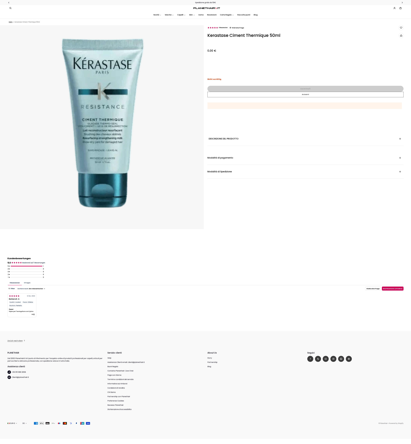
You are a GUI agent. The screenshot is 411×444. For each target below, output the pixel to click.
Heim (10, 22)
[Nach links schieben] (8, 2)
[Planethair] (207, 8)
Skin (191, 15)
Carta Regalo (226, 15)
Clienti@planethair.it (20, 377)
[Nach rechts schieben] (402, 2)
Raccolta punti (243, 15)
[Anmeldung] (395, 8)
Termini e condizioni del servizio (120, 379)
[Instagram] (333, 359)
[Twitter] (318, 359)
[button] (10, 8)
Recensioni (212, 15)
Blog (256, 15)
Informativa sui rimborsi (117, 383)
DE (23, 423)
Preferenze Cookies (115, 401)
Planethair (384, 423)
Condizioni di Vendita (116, 388)
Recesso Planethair (115, 405)
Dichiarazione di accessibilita (119, 409)
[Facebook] (310, 359)
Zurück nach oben (15, 340)
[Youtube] (326, 359)
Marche (168, 15)
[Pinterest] (349, 359)
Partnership (212, 362)
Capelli (180, 15)
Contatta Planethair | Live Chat (120, 371)
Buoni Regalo (112, 366)
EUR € (12, 423)
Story (209, 358)
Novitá (156, 15)
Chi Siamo (111, 392)
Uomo (201, 15)
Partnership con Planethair (118, 396)
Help (109, 358)
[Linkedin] (341, 359)
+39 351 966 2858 (19, 372)
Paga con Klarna (114, 375)
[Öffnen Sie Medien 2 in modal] (102, 127)
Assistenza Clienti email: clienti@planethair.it (126, 362)
